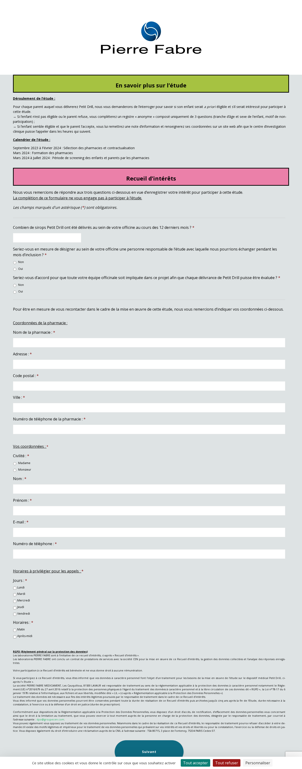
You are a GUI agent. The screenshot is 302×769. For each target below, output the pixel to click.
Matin (21, 629)
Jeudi (20, 607)
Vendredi (23, 614)
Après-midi (24, 636)
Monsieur (24, 470)
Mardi (21, 594)
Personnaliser (257, 762)
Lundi (21, 587)
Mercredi (23, 600)
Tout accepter (195, 762)
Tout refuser (226, 762)
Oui (20, 269)
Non (21, 262)
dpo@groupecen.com (50, 719)
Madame (24, 463)
